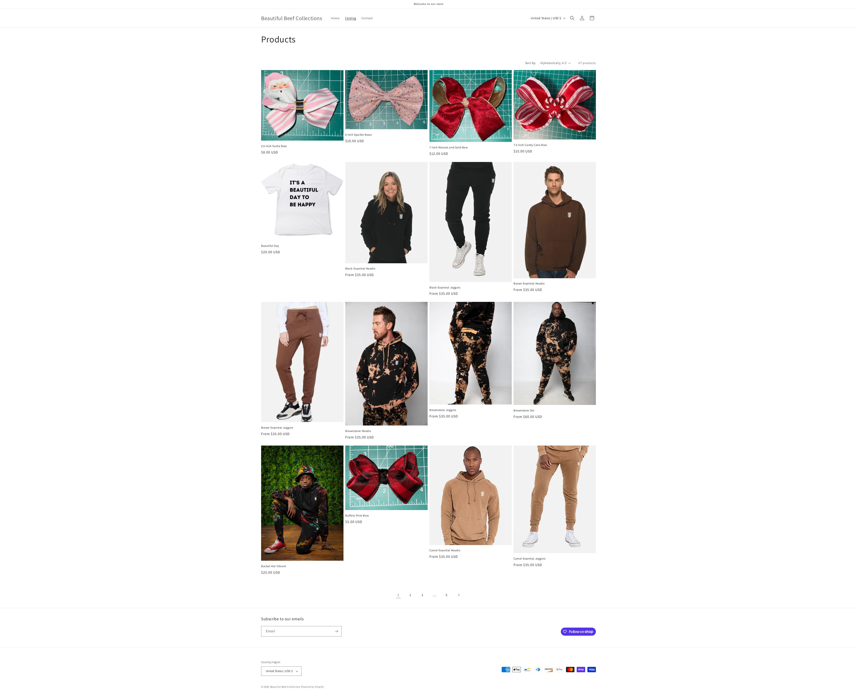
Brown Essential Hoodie (529, 283)
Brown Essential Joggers (277, 427)
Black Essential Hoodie (360, 268)
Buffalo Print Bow (357, 515)
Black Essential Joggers (444, 287)
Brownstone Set (524, 410)
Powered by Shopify (312, 686)
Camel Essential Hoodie (444, 550)
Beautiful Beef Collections (285, 686)
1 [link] (398, 595)
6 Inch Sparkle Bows (358, 135)
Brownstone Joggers (442, 410)
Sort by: (530, 63)
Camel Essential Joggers (529, 558)
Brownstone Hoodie (358, 431)
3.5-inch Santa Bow (274, 146)
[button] (572, 18)
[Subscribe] (336, 631)
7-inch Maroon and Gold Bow (448, 147)
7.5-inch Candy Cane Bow (530, 145)
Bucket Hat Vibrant (273, 566)
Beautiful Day (270, 246)
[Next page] (459, 595)
